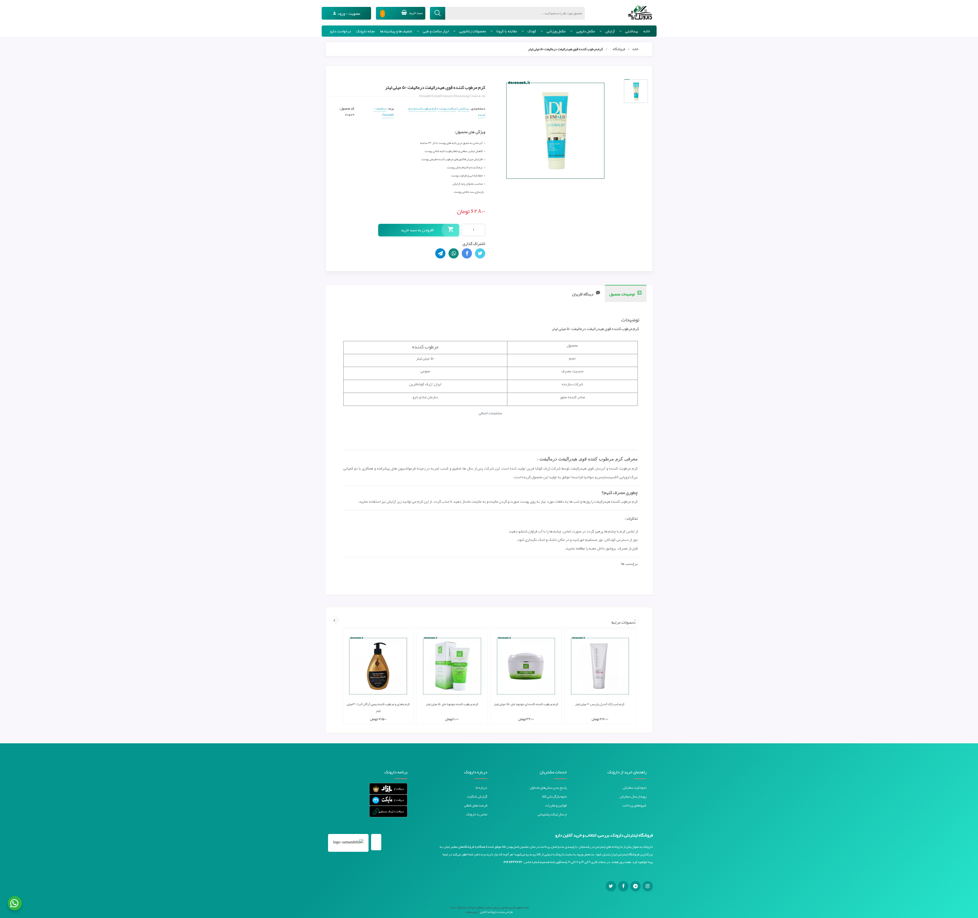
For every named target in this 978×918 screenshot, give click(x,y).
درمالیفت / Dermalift (384, 111)
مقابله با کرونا (506, 31)
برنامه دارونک (396, 772)
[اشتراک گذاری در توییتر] (480, 253)
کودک (531, 31)
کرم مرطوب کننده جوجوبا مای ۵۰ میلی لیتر (452, 704)
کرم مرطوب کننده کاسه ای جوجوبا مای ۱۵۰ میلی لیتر (526, 704)
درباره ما (481, 787)
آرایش (610, 31)
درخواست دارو (340, 31)
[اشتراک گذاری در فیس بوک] (467, 253)
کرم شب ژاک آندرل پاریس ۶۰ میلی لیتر (599, 704)
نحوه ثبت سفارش (634, 787)
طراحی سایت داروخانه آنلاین (496, 912)
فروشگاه (619, 48)
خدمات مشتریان (553, 772)
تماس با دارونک (476, 814)
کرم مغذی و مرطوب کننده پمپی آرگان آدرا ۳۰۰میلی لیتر (378, 707)
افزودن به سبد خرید (417, 230)
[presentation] (635, 620)
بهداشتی (631, 31)
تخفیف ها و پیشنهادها (396, 31)
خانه (646, 31)
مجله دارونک (365, 31)
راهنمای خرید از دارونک (626, 772)
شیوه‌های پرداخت (634, 805)
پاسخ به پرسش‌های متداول (548, 787)
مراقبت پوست (447, 108)
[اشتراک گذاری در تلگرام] (440, 253)
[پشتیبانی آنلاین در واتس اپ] (15, 903)
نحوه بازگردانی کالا (554, 796)
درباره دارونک (475, 772)
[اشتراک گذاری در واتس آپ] (454, 253)
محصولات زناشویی (472, 31)
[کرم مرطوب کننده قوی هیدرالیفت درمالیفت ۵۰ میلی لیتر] (636, 91)
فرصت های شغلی (475, 805)
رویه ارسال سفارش (633, 796)
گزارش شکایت (477, 796)
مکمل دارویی (585, 31)
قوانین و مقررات (556, 805)
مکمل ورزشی (556, 31)
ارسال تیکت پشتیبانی (552, 814)
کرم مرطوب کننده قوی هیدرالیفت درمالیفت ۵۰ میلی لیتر (565, 48)
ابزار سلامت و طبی (436, 31)
